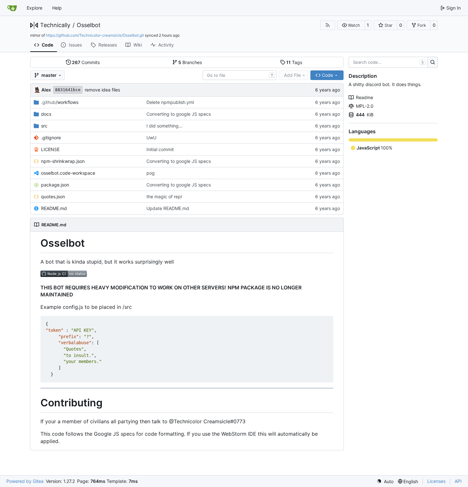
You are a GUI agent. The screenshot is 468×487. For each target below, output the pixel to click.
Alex (46, 89)
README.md (54, 208)
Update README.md (167, 208)
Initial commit (160, 149)
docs (46, 114)
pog (150, 173)
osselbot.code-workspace (68, 173)
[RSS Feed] (327, 25)
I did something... (164, 125)
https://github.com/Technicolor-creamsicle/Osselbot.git (95, 35)
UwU (151, 137)
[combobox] (239, 75)
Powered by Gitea (25, 481)
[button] (351, 25)
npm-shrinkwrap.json (63, 161)
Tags (294, 62)
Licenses (436, 481)
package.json (55, 184)
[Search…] (432, 62)
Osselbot (89, 25)
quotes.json (53, 196)
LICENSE (50, 149)
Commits (86, 62)
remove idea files (102, 89)
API (458, 481)
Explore (34, 8)
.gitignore (51, 137)
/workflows (59, 102)
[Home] (12, 8)
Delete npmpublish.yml (170, 102)
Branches (190, 62)
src (44, 125)
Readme (364, 97)
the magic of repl (164, 196)
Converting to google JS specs (178, 114)
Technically (55, 25)
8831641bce (68, 89)
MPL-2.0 (364, 106)
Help (57, 8)
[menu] (385, 481)
